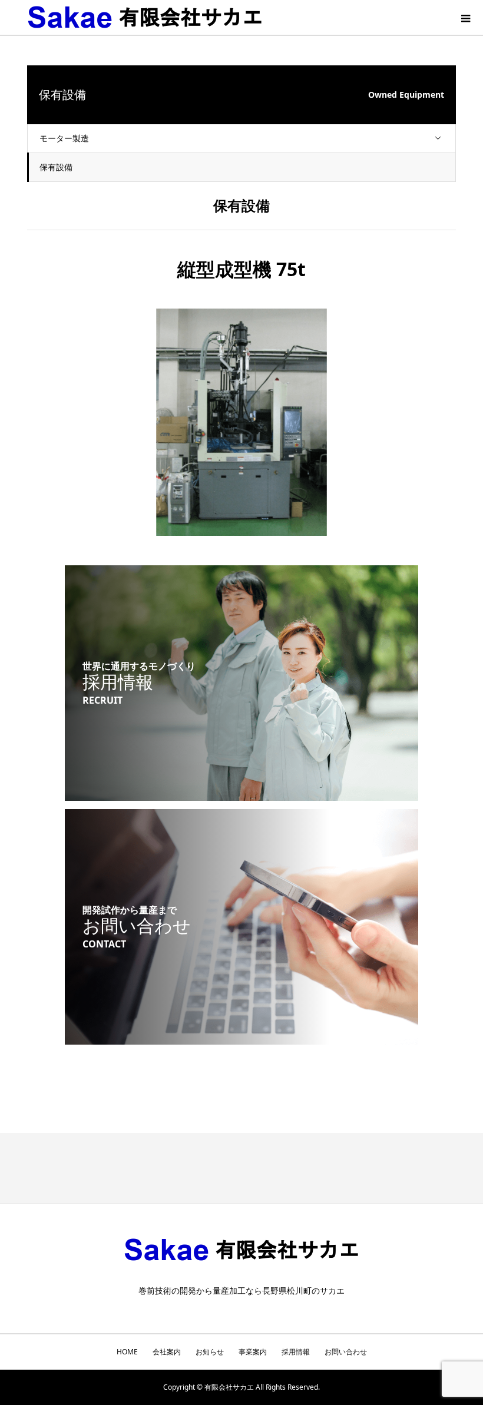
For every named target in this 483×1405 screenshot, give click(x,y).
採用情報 (296, 1352)
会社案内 (167, 1352)
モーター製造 (64, 138)
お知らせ (210, 1352)
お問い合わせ (346, 1352)
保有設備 (55, 167)
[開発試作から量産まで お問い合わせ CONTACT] (241, 1037)
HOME (127, 1352)
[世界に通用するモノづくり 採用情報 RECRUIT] (241, 793)
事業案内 (253, 1352)
